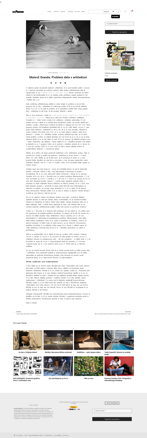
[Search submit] (118, 11)
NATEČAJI (56, 11)
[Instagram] (114, 403)
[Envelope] (106, 403)
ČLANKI (49, 11)
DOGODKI (62, 11)
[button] (51, 83)
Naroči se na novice (119, 32)
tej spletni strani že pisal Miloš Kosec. (54, 92)
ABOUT (83, 11)
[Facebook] (110, 403)
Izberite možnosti (111, 80)
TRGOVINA (70, 11)
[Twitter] (118, 403)
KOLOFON (77, 11)
